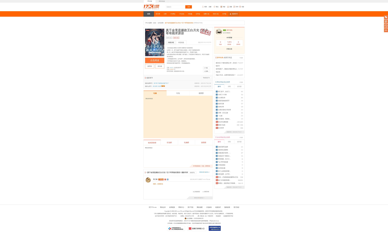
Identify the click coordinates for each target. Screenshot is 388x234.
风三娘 (155, 179)
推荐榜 (203, 142)
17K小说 (149, 1)
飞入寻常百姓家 (223, 162)
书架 (224, 6)
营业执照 (218, 216)
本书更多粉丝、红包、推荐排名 (201, 166)
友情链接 (172, 207)
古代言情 (160, 23)
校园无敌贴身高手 (223, 100)
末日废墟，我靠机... (224, 119)
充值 (243, 6)
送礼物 (160, 66)
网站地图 (199, 207)
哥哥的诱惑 (221, 165)
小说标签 (209, 207)
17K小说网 (148, 23)
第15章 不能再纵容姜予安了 (161, 83)
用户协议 (236, 207)
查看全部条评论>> (204, 172)
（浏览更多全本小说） (179, 71)
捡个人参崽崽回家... (224, 171)
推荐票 (150, 66)
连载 (229, 86)
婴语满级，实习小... (224, 159)
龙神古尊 (221, 107)
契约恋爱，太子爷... (224, 174)
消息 (231, 6)
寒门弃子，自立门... (224, 91)
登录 (205, 6)
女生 (154, 23)
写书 (237, 6)
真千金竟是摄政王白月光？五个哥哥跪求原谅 (179, 23)
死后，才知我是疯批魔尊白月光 (228, 177)
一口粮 (220, 116)
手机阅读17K (206, 78)
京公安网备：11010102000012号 (194, 218)
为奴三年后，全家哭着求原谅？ (226, 75)
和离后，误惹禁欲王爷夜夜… (227, 183)
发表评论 (192, 172)
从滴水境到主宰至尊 (224, 110)
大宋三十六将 (222, 94)
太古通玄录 (221, 97)
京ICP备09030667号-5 (171, 216)
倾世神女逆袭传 (223, 150)
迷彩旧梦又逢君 (223, 147)
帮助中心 (181, 207)
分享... (207, 71)
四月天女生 (162, 1)
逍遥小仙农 (221, 125)
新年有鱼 (229, 30)
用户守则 (190, 207)
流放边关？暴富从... (224, 156)
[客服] (386, 26)
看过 (217, 6)
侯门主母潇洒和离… (224, 180)
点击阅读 (154, 60)
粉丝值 (229, 43)
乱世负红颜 (221, 168)
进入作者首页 (226, 33)
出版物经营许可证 (228, 216)
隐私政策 (227, 207)
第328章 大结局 (157, 86)
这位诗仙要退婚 (223, 122)
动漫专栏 (218, 207)
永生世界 (221, 128)
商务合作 (163, 207)
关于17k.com (153, 207)
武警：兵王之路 (223, 113)
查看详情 (206, 191)
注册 (210, 6)
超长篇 (239, 86)
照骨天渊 (221, 103)
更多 (241, 57)
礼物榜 (186, 142)
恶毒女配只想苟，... (224, 153)
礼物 (220, 43)
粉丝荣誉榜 (152, 143)
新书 (219, 86)
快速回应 (197, 191)
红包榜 (169, 142)
